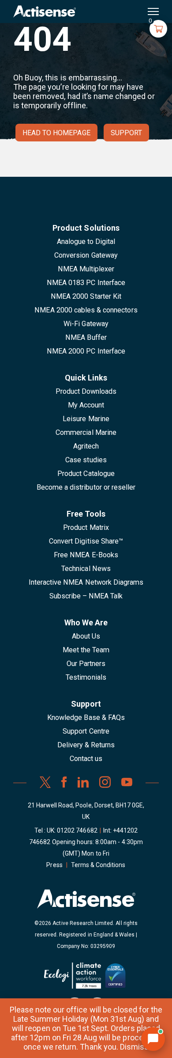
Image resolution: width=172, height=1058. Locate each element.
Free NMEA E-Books (86, 555)
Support (126, 133)
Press (54, 864)
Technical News (86, 568)
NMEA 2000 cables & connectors (85, 310)
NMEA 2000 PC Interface (86, 351)
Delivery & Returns (86, 745)
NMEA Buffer (85, 337)
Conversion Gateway (86, 255)
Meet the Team (86, 650)
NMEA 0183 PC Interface (86, 282)
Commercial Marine (86, 432)
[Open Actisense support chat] (153, 1039)
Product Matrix (86, 527)
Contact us (86, 758)
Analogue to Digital (86, 241)
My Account (86, 405)
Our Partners (86, 663)
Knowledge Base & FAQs (86, 717)
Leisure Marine (86, 419)
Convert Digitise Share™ (86, 541)
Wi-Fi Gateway (86, 324)
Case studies (86, 460)
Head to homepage (56, 133)
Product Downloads (86, 391)
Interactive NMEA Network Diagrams (86, 582)
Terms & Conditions (98, 864)
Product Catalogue (86, 473)
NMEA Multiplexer (86, 269)
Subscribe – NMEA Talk (86, 596)
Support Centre (86, 731)
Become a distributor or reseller (86, 487)
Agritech (86, 446)
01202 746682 (77, 830)
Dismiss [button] (134, 1046)
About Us (86, 636)
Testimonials (86, 677)
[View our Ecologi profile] (72, 979)
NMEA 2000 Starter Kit (86, 296)
